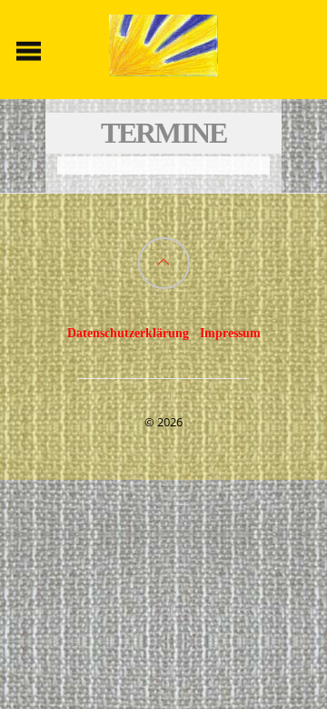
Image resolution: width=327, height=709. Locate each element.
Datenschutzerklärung (128, 332)
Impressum (230, 332)
